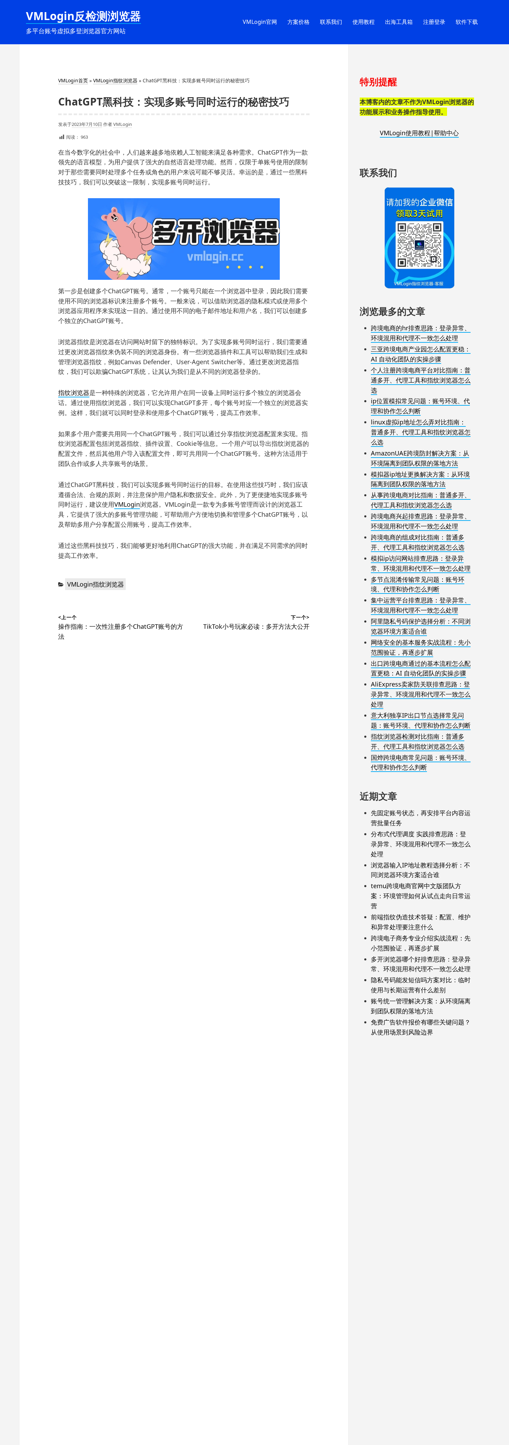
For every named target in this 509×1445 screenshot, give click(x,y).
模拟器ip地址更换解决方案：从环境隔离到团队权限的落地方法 (420, 479)
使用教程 (363, 22)
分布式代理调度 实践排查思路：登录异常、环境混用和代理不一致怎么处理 (421, 844)
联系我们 (331, 22)
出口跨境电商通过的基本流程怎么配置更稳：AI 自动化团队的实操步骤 (421, 668)
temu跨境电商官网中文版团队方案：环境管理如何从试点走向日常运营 (421, 896)
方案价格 (298, 22)
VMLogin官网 (260, 22)
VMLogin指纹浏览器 (115, 80)
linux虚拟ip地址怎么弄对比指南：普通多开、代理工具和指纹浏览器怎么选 (421, 432)
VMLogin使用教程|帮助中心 (419, 133)
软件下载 (467, 22)
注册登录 (434, 22)
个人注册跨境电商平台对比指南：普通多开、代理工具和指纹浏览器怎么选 (421, 380)
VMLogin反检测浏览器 (83, 15)
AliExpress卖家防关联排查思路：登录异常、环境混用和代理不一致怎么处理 (421, 694)
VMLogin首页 (73, 80)
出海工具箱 (399, 22)
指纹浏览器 (73, 392)
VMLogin (122, 124)
